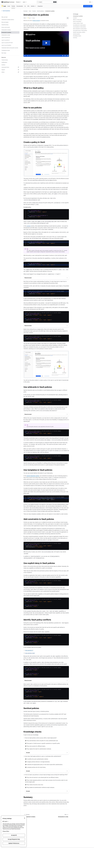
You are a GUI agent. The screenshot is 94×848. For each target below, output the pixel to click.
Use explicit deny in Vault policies (80, 30)
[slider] (45, 56)
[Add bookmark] (67, 18)
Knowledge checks (77, 35)
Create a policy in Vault (78, 23)
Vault (30, 11)
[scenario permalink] (33, 61)
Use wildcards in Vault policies (79, 25)
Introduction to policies (78, 16)
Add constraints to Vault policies (79, 28)
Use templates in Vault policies (79, 26)
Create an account (36, 20)
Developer (26, 11)
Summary (75, 37)
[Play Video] (25, 56)
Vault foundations (40, 11)
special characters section (33, 475)
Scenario (75, 17)
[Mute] (62, 56)
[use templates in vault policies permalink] (53, 470)
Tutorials (34, 11)
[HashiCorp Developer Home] (8, 2)
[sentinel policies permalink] (40, 708)
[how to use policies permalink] (43, 108)
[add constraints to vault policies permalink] (55, 519)
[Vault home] (4, 6)
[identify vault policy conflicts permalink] (52, 620)
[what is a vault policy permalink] (45, 88)
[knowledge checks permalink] (42, 732)
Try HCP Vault (88, 6)
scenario (29, 226)
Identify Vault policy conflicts (79, 32)
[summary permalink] (34, 797)
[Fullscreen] (67, 56)
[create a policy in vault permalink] (46, 142)
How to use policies (77, 21)
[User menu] (90, 2)
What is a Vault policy (77, 19)
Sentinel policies (76, 34)
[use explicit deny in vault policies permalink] (56, 563)
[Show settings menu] (65, 56)
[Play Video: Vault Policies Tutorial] (46, 42)
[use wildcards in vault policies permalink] (53, 387)
